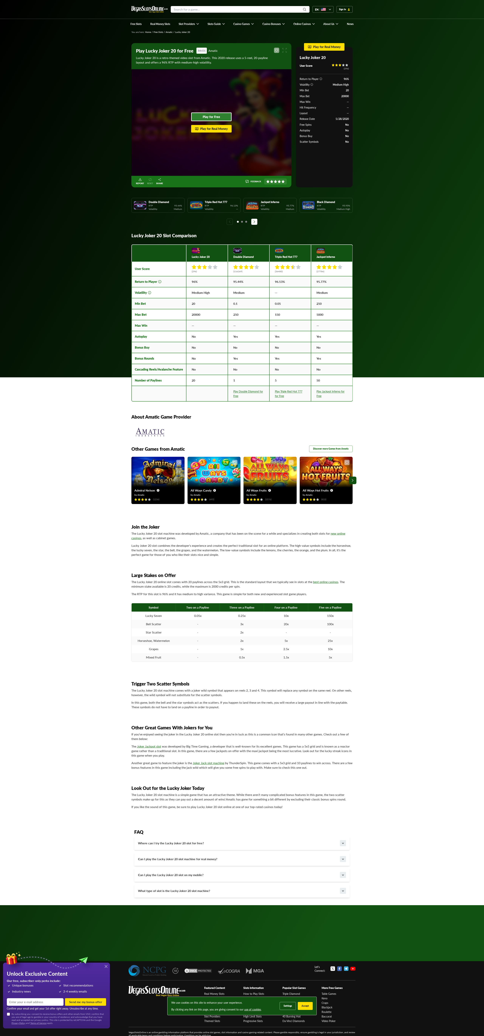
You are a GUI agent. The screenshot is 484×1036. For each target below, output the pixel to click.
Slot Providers (212, 1016)
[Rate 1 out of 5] (267, 181)
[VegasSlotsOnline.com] (149, 9)
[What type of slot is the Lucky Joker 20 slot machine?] (343, 891)
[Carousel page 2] (242, 222)
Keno (324, 998)
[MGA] (255, 971)
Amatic (169, 32)
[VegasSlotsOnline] (157, 991)
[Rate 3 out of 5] (275, 181)
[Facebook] (339, 969)
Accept (305, 1005)
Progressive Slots (253, 1021)
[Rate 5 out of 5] (283, 181)
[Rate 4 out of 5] (279, 181)
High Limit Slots (252, 1016)
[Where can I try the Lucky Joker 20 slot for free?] (343, 843)
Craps (325, 1003)
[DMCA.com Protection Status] (198, 971)
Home (148, 32)
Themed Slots (212, 1021)
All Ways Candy (201, 490)
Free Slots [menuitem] (136, 24)
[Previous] (230, 222)
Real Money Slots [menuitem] (160, 24)
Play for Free (211, 117)
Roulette (326, 1012)
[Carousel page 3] (246, 222)
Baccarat (327, 1016)
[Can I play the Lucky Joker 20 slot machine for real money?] (343, 859)
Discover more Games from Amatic (331, 448)
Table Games (329, 994)
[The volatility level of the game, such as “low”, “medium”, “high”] (311, 84)
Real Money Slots (214, 994)
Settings (288, 1005)
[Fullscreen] (284, 50)
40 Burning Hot (291, 1016)
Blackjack (327, 1007)
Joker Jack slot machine (208, 763)
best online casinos (325, 582)
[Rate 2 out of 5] (271, 181)
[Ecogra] (229, 971)
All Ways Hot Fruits (316, 490)
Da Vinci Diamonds (293, 1021)
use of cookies (252, 1009)
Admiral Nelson (144, 490)
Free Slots (158, 32)
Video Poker (329, 1021)
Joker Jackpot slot (149, 746)
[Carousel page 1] (238, 222)
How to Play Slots (253, 994)
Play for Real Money (214, 128)
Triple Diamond (291, 994)
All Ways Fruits (257, 490)
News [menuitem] (350, 24)
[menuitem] (189, 24)
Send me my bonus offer (85, 1002)
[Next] (254, 222)
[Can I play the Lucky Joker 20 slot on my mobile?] (343, 875)
